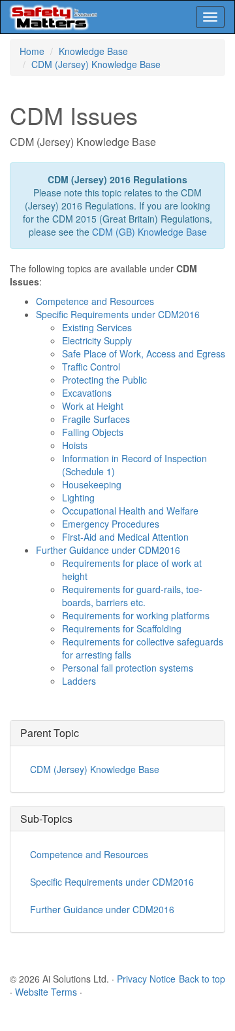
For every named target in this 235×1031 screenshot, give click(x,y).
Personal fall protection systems (127, 667)
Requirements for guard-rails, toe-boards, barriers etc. (132, 596)
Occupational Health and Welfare (130, 510)
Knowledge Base (93, 51)
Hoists (74, 445)
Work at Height (92, 405)
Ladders (79, 680)
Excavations (87, 392)
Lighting (78, 497)
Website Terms (46, 991)
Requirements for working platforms (136, 615)
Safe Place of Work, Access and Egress (143, 353)
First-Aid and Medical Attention (125, 536)
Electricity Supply (97, 340)
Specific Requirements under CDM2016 (118, 314)
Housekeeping (91, 484)
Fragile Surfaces (96, 418)
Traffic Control (91, 366)
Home (32, 51)
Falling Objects (92, 432)
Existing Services (97, 327)
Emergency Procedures (110, 523)
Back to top (202, 978)
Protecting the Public (104, 379)
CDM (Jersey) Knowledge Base (96, 64)
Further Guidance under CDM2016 (108, 549)
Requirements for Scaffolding (121, 628)
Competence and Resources (95, 301)
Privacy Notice (146, 978)
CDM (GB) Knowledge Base (149, 231)
